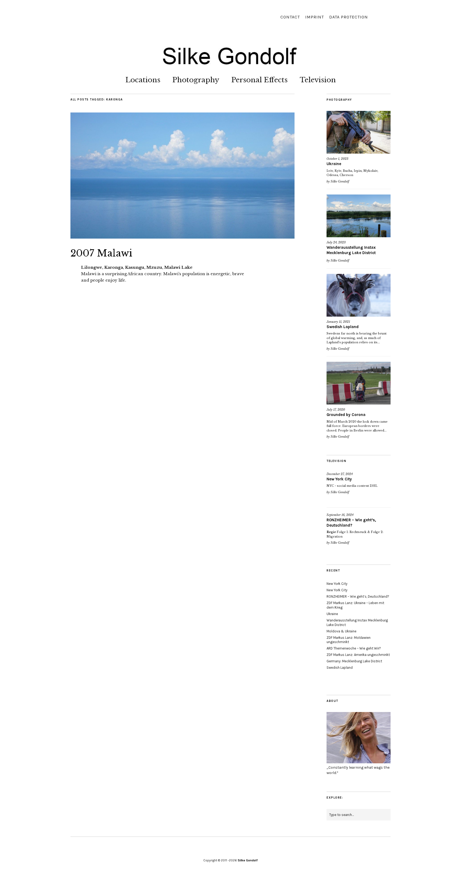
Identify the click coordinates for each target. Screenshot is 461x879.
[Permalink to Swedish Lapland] (359, 295)
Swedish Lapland (343, 326)
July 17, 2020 (336, 409)
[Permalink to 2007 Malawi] (182, 237)
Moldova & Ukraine (341, 631)
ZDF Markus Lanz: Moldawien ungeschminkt (349, 640)
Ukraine (334, 163)
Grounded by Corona (346, 414)
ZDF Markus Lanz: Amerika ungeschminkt (358, 655)
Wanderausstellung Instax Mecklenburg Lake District (351, 250)
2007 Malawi (101, 253)
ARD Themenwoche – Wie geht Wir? (354, 648)
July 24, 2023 (336, 242)
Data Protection (348, 17)
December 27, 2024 (340, 474)
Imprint (314, 17)
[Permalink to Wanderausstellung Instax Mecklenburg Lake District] (359, 216)
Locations (142, 80)
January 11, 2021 (338, 322)
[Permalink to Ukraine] (359, 132)
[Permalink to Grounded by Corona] (359, 383)
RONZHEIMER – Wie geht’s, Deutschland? (351, 523)
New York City (339, 479)
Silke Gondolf (340, 181)
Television (318, 80)
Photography (195, 80)
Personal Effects (259, 80)
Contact (290, 17)
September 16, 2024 (340, 515)
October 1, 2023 (337, 159)
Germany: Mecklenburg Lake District (354, 661)
